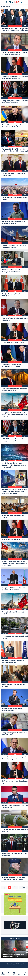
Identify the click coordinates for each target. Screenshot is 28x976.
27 (24, 888)
